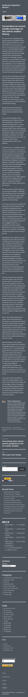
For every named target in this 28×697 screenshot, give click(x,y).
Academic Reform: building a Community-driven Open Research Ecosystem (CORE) (14, 496)
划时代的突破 (7, 625)
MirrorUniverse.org (9, 608)
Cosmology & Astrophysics (11, 577)
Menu (4, 11)
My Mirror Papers (9, 614)
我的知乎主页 (7, 629)
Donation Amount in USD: (9, 658)
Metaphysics (7, 584)
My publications (8, 612)
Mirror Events (8, 617)
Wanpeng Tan (7, 427)
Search (4, 466)
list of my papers (18, 418)
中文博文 (6, 594)
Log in (5, 644)
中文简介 (6, 621)
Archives (4, 564)
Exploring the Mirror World (12, 492)
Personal (4, 430)
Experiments (5, 429)
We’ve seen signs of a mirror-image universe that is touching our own (14, 47)
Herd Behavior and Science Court (13, 508)
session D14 (10, 101)
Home (4, 673)
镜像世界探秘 (7, 623)
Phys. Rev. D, (9, 348)
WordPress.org (8, 650)
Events (4, 680)
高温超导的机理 (9, 545)
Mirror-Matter (12, 429)
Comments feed (8, 648)
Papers (4, 684)
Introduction (6, 677)
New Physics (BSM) (20, 429)
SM (24, 350)
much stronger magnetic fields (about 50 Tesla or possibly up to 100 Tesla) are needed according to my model (14, 152)
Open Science (8, 590)
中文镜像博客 (7, 631)
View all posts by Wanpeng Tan (14, 421)
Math (5, 582)
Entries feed (7, 646)
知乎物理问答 (7, 627)
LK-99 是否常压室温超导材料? (13, 548)
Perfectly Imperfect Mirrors (8, 692)
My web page (7, 610)
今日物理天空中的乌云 (11, 550)
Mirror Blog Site (8, 619)
